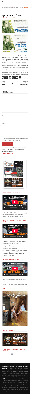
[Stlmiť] (23, 208)
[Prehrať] (5, 208)
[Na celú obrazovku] (25, 208)
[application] (15, 202)
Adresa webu (5, 131)
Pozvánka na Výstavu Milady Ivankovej (22, 83)
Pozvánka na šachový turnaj (7, 83)
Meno (3, 116)
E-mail (4, 123)
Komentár (4, 95)
